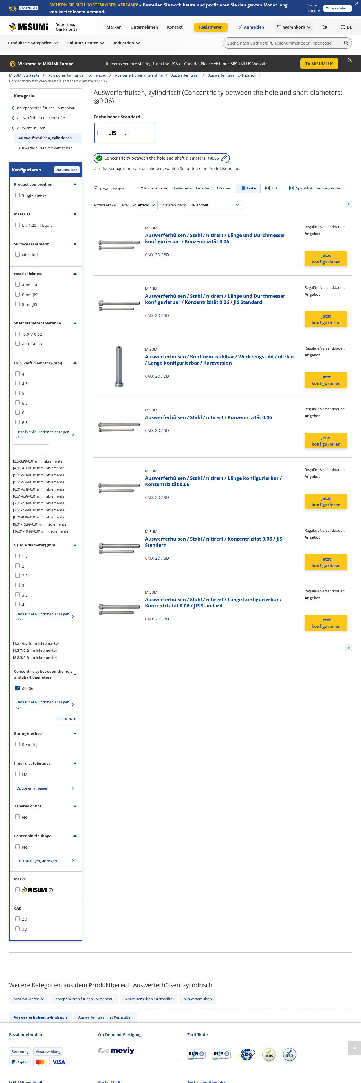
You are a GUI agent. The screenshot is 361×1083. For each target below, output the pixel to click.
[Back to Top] (354, 1048)
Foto (276, 188)
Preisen (225, 188)
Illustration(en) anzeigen (36, 860)
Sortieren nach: (173, 205)
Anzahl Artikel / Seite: (111, 205)
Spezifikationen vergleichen (319, 188)
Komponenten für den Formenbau (77, 75)
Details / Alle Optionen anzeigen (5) (42, 705)
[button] (337, 8)
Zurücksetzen (66, 169)
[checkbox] (45, 195)
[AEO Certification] (246, 1054)
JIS (127, 132)
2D (157, 254)
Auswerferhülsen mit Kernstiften (45, 148)
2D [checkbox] (24, 919)
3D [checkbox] (24, 929)
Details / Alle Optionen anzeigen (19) (42, 616)
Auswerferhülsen (185, 75)
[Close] (349, 59)
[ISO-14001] (221, 1054)
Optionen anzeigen (32, 788)
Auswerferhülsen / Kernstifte (139, 75)
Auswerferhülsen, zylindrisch (232, 75)
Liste (251, 188)
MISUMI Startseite (24, 75)
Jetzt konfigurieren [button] (326, 258)
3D (166, 254)
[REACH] (290, 1054)
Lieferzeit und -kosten (192, 188)
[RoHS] (269, 1054)
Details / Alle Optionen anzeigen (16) (42, 434)
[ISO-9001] (196, 1054)
